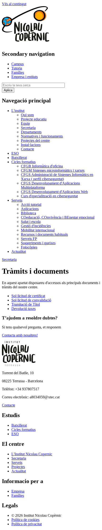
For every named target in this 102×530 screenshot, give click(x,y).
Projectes (18, 467)
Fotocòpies (29, 247)
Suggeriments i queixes (38, 243)
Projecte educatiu (33, 119)
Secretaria (28, 128)
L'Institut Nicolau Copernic (31, 454)
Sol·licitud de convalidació (31, 300)
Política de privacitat (26, 524)
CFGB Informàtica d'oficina (42, 166)
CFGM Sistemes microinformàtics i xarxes (52, 170)
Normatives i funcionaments (42, 136)
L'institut (17, 111)
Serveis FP (29, 239)
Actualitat (18, 251)
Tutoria (16, 68)
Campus (17, 64)
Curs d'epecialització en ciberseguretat (49, 196)
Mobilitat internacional (38, 230)
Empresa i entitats (24, 77)
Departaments (31, 132)
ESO (15, 153)
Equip (25, 123)
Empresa (17, 491)
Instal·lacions (31, 145)
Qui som (27, 115)
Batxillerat (19, 158)
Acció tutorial (31, 205)
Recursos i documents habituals (44, 234)
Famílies (17, 72)
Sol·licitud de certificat (28, 296)
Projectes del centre (35, 140)
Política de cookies (25, 520)
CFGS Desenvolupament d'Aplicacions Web (54, 192)
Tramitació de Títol (25, 304)
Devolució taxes (23, 309)
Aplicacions (30, 209)
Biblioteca (28, 213)
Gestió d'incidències (36, 226)
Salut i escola (31, 222)
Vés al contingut (14, 4)
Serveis (16, 200)
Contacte (27, 149)
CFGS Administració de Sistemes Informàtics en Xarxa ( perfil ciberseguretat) (57, 177)
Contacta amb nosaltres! (20, 335)
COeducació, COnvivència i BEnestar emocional (57, 217)
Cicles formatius (23, 162)
